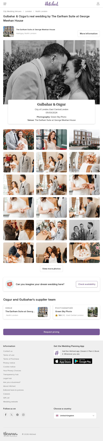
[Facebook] (5, 414)
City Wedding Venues (12, 11)
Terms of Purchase (11, 359)
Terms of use (8, 355)
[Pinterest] (17, 414)
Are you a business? (11, 382)
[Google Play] (82, 363)
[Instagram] (23, 414)
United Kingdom (67, 415)
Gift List (6, 398)
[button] (51, 284)
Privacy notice (9, 363)
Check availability (86, 284)
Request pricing (51, 332)
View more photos (51, 268)
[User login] (98, 4)
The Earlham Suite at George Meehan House (27, 311)
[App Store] (63, 363)
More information (89, 33)
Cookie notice (9, 367)
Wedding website (10, 402)
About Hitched (9, 386)
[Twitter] (11, 414)
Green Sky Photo (63, 311)
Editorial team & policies (13, 390)
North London (41, 11)
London (28, 11)
